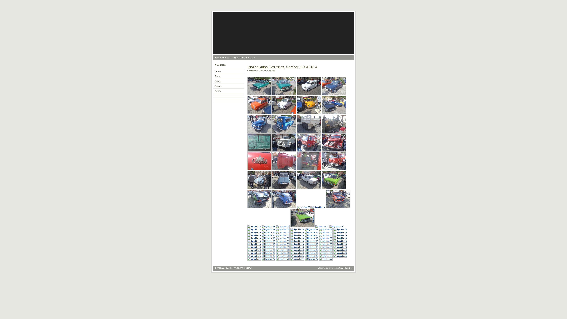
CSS (241, 268)
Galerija (235, 57)
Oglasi (218, 81)
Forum (218, 76)
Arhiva (226, 57)
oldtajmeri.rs (227, 268)
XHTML (249, 268)
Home (218, 57)
